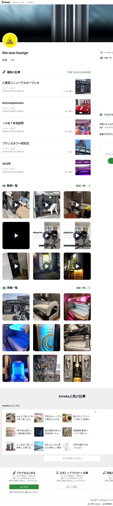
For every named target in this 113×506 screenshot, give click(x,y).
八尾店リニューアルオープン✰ (20, 82)
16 (67, 91)
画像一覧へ (81, 288)
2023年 (6, 163)
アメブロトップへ (72, 458)
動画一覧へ (81, 185)
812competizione (13, 103)
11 (71, 152)
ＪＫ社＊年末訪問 (13, 123)
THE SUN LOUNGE (79, 72)
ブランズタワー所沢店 (15, 143)
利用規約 (108, 504)
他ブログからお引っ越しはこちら (23, 492)
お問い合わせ (95, 504)
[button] (24, 486)
